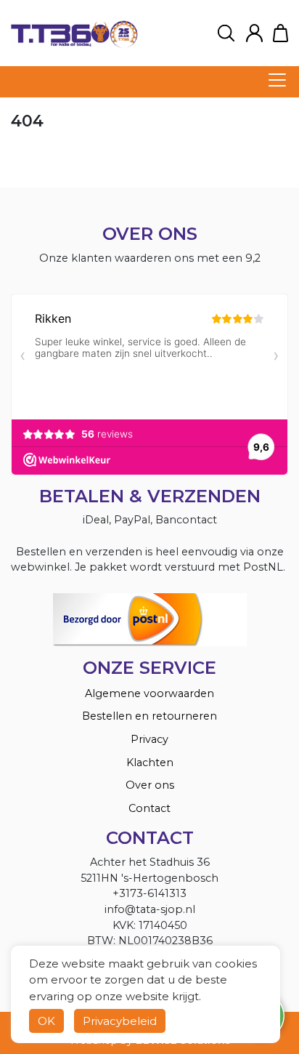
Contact (149, 808)
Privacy (149, 739)
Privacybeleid (120, 1021)
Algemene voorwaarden (149, 693)
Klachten (149, 762)
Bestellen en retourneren (149, 716)
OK (46, 1021)
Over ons (150, 785)
